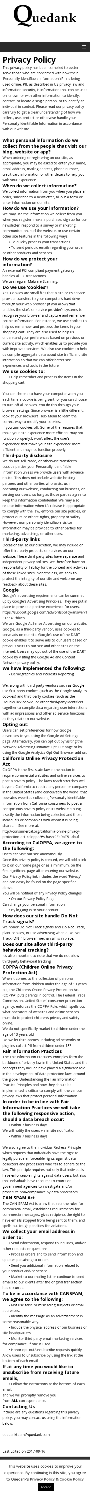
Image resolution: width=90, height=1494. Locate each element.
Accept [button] (46, 1487)
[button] (83, 46)
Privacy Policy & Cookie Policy (57, 1479)
